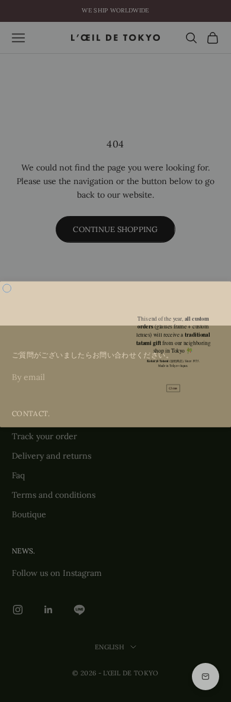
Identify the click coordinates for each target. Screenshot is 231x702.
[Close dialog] (7, 285)
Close (173, 385)
